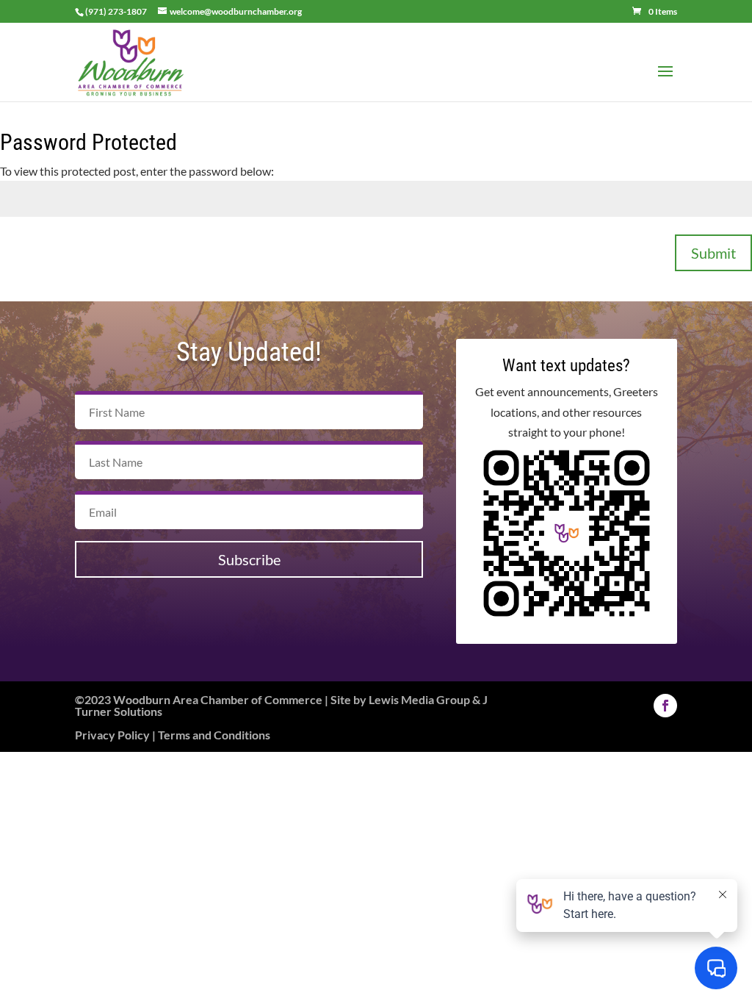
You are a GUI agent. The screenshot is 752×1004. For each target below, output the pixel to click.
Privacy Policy (112, 735)
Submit (713, 253)
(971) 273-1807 (116, 11)
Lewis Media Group (419, 699)
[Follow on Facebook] (665, 705)
